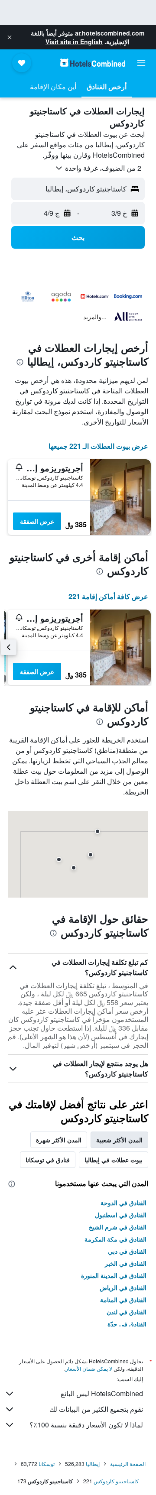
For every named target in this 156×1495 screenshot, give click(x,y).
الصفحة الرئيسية (128, 1463)
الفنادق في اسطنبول (120, 1214)
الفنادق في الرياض (123, 1287)
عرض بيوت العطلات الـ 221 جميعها (98, 446)
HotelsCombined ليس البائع (102, 1393)
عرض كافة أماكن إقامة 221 (108, 596)
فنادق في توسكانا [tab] (48, 1159)
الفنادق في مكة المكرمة (115, 1239)
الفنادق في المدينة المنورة (113, 1275)
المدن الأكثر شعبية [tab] (119, 1139)
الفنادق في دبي (127, 1251)
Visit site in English (74, 41)
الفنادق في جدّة (126, 1324)
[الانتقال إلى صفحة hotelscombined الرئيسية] (93, 62)
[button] (9, 37)
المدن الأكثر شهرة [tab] (58, 1139)
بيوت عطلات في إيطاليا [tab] (113, 1159)
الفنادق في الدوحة (123, 1202)
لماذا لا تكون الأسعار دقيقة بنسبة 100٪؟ (86, 1425)
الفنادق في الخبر (125, 1263)
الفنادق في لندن (126, 1311)
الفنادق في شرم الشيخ (117, 1227)
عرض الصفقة (37, 521)
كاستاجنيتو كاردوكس (116, 1481)
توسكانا (47, 1463)
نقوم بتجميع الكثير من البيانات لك (96, 1409)
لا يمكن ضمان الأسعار (88, 1368)
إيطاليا (93, 1463)
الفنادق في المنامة (123, 1299)
